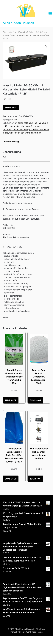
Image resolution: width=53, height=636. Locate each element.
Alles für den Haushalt (18, 23)
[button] (45, 46)
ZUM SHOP (10, 108)
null (16, 32)
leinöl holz (19, 126)
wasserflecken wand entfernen (25, 132)
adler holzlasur (25, 123)
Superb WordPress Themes (31, 632)
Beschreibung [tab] (11, 141)
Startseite (7, 32)
